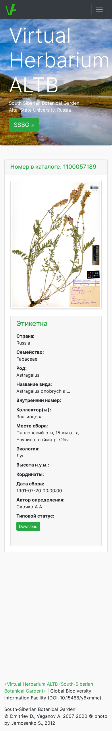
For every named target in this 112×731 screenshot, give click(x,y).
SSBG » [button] (24, 124)
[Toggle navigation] (99, 9)
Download (28, 526)
